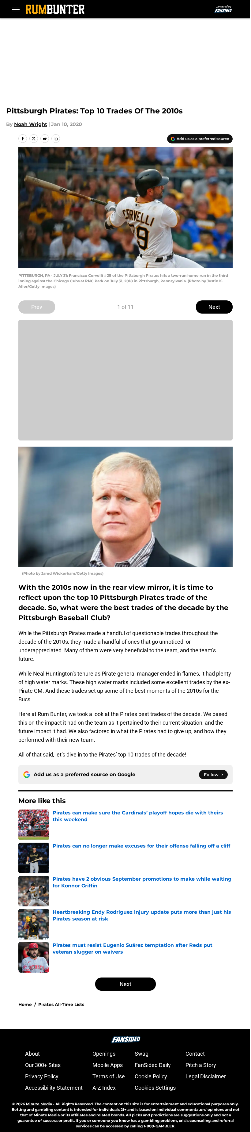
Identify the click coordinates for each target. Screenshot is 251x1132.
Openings (103, 1053)
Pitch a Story (200, 1065)
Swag (141, 1053)
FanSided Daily (153, 1065)
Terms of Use (108, 1076)
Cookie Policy (151, 1076)
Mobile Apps (107, 1065)
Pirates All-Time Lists (61, 1004)
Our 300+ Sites (43, 1065)
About (32, 1053)
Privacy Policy (41, 1076)
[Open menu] (16, 9)
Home (25, 1004)
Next (214, 307)
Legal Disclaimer (205, 1076)
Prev (36, 307)
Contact (195, 1053)
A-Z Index (104, 1087)
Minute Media (39, 1104)
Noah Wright (30, 124)
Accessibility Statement (54, 1087)
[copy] (55, 138)
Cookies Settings (155, 1087)
